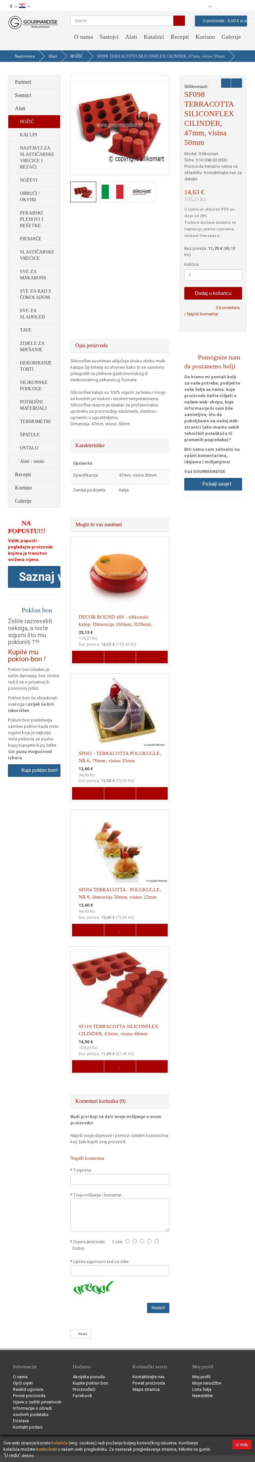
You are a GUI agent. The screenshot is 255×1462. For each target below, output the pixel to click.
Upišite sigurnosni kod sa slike (100, 1261)
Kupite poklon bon (90, 1383)
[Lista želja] (217, 6)
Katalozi (154, 36)
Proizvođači (84, 1389)
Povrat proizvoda (29, 1395)
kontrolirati (46, 1449)
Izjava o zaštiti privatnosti (37, 1401)
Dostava (21, 1420)
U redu (242, 1444)
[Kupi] (242, 6)
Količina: (192, 264)
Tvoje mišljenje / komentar (97, 1195)
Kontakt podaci (27, 1427)
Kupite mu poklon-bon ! (26, 655)
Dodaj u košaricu (213, 293)
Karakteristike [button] (90, 445)
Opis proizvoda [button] (92, 345)
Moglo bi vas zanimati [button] (99, 524)
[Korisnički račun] (207, 6)
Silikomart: (196, 86)
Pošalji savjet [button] (215, 484)
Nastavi (158, 1307)
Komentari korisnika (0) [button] (101, 1101)
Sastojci (109, 36)
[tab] (119, 346)
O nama (83, 36)
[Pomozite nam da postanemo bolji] (188, 6)
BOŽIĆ (76, 56)
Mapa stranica (146, 1389)
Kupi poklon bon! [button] (38, 770)
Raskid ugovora (28, 1389)
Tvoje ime (82, 1170)
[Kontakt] (196, 6)
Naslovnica (25, 56)
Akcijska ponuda (89, 1376)
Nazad (82, 1334)
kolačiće (59, 1442)
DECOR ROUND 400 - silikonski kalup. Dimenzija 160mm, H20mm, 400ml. (115, 624)
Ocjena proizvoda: (90, 1242)
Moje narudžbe (206, 1383)
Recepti (180, 36)
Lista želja (202, 1389)
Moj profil (201, 1376)
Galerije (231, 36)
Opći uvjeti (23, 1383)
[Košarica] (233, 6)
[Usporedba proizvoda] (224, 6)
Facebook (82, 1395)
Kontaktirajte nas (148, 1376)
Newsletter (202, 1395)
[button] (34, 577)
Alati (131, 36)
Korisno (205, 36)
